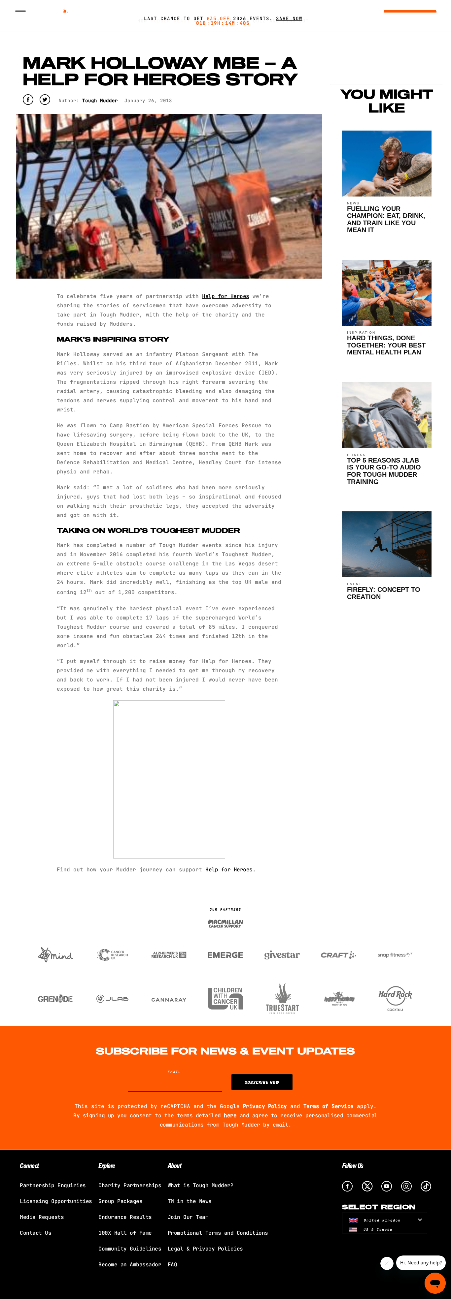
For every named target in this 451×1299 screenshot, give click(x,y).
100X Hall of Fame (125, 1232)
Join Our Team (188, 1217)
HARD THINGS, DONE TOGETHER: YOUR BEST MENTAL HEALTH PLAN (386, 345)
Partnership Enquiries (53, 1185)
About (175, 1165)
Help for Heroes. (230, 869)
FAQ (172, 1264)
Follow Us (353, 1165)
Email (174, 1072)
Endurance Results (125, 1217)
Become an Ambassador (129, 1264)
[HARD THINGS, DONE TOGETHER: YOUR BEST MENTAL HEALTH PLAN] (387, 323)
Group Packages (120, 1201)
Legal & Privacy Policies (205, 1248)
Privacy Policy (265, 1106)
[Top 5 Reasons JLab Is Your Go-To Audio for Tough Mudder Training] (387, 446)
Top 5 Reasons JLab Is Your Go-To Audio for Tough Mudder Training (384, 471)
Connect (29, 1165)
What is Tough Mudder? (201, 1185)
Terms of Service (328, 1106)
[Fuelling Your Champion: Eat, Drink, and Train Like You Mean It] (387, 194)
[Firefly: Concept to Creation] (387, 575)
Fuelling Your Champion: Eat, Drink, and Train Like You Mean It (386, 219)
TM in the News (190, 1201)
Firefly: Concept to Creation (383, 593)
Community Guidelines (129, 1248)
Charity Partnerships (129, 1185)
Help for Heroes (225, 296)
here (230, 1115)
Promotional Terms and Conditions (218, 1232)
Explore (106, 1165)
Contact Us (35, 1232)
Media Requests (42, 1217)
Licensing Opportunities (56, 1201)
